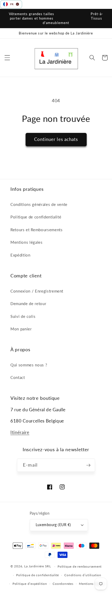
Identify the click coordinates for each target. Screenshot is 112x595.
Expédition (20, 255)
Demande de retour (28, 303)
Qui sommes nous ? (28, 364)
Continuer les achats (56, 139)
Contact (17, 377)
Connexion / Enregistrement (36, 291)
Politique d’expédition (30, 584)
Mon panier (21, 328)
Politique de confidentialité (35, 217)
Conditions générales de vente (38, 204)
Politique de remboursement (80, 566)
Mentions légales (26, 242)
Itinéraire (19, 432)
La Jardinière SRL (37, 566)
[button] (7, 57)
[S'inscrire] (88, 465)
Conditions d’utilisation (82, 575)
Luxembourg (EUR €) (53, 524)
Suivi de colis (22, 316)
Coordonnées (63, 584)
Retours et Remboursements (36, 229)
